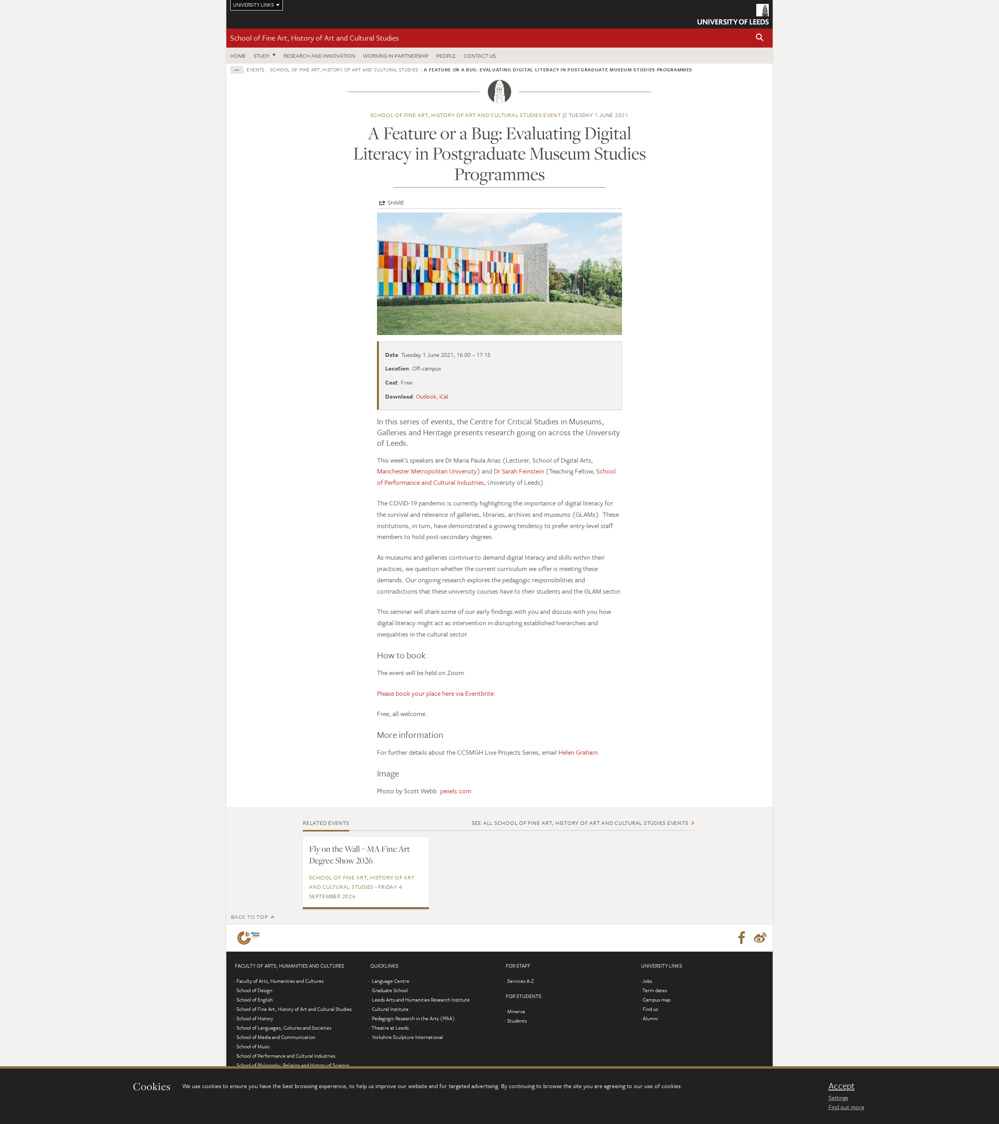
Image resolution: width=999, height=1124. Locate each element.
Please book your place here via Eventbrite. (436, 693)
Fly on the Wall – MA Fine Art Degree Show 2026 (359, 854)
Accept (841, 1085)
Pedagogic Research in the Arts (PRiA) (413, 1018)
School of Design (254, 990)
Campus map (656, 999)
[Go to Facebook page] (741, 938)
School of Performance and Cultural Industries (285, 1056)
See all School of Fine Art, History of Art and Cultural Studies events (580, 823)
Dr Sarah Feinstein (519, 471)
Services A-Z (520, 981)
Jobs (647, 981)
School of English (254, 999)
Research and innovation (319, 55)
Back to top (249, 917)
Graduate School (390, 990)
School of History (254, 1018)
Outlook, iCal (432, 396)
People (446, 55)
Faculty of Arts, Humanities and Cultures (280, 981)
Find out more (846, 1107)
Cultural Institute (390, 1009)
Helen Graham (578, 752)
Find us (650, 1009)
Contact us (480, 55)
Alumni (650, 1018)
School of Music (253, 1046)
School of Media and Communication (275, 1037)
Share (396, 202)
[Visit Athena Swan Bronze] (250, 938)
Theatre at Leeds (390, 1028)
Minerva (516, 1011)
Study (262, 55)
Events (256, 69)
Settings (838, 1097)
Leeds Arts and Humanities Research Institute (421, 999)
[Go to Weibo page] (760, 938)
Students (517, 1021)
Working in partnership (395, 55)
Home (238, 55)
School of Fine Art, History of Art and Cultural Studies (314, 37)
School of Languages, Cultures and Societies (283, 1028)
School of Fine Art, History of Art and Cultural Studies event (465, 115)
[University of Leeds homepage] (733, 14)
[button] (760, 38)
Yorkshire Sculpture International (407, 1037)
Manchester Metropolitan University (427, 471)
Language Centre (390, 981)
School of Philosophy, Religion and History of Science (292, 1065)
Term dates (654, 990)
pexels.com (455, 791)
